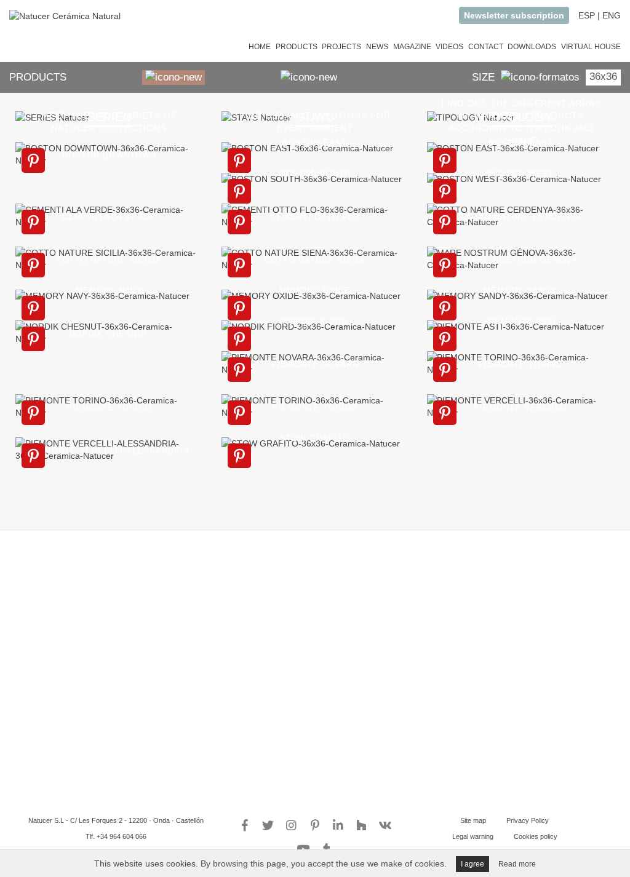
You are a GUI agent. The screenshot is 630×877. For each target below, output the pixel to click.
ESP (586, 15)
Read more (517, 864)
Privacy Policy (527, 820)
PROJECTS (341, 46)
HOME (260, 46)
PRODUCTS (296, 46)
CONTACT (485, 46)
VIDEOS (449, 46)
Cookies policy (535, 836)
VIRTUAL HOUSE (591, 46)
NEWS (377, 46)
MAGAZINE (412, 46)
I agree (472, 864)
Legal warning (472, 836)
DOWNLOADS (532, 46)
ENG (611, 15)
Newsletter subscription (514, 15)
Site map (473, 820)
